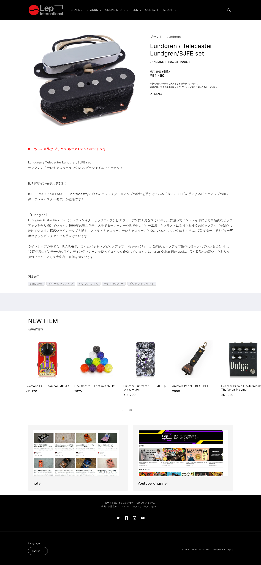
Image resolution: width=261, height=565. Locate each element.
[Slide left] (122, 410)
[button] (93, 10)
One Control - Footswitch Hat (95, 386)
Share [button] (158, 94)
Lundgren (174, 36)
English (36, 551)
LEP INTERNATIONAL (201, 550)
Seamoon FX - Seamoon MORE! (47, 386)
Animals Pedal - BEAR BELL (191, 386)
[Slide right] (138, 410)
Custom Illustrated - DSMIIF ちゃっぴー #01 (144, 387)
